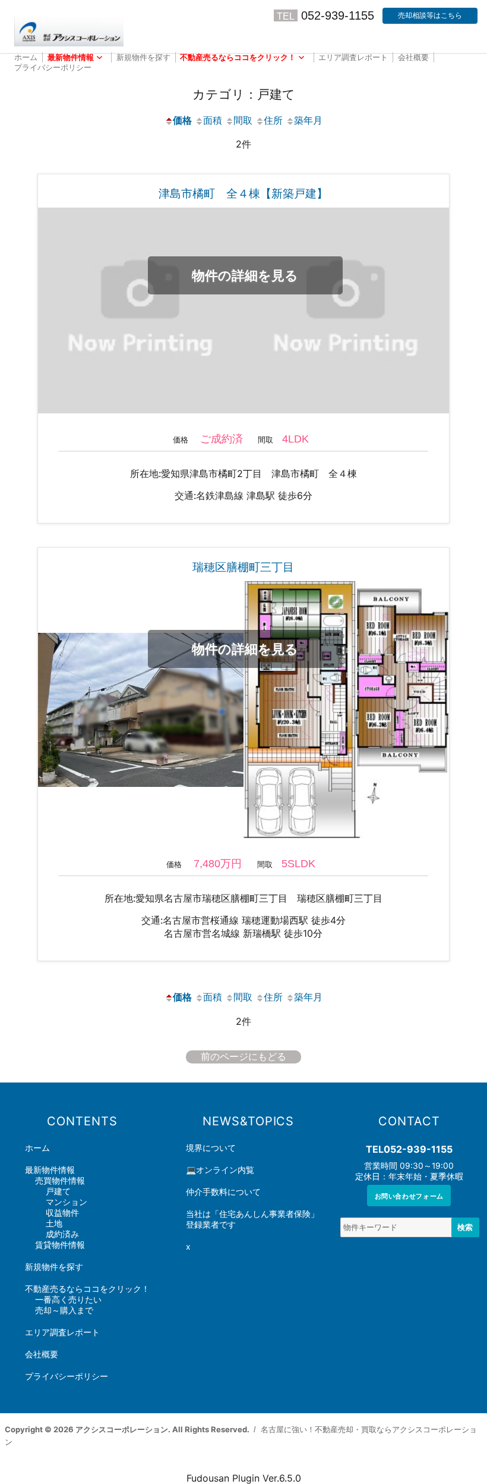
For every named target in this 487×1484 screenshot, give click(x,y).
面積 (212, 120)
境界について (211, 1148)
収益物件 (62, 1213)
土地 (54, 1223)
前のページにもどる (243, 1057)
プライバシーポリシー (52, 67)
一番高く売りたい (68, 1299)
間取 (242, 120)
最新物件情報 (71, 57)
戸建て (58, 1191)
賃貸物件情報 (60, 1245)
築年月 (308, 120)
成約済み (62, 1234)
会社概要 (413, 57)
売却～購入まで (64, 1310)
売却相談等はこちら (430, 15)
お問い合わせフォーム (409, 1195)
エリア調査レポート (353, 57)
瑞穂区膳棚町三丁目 (243, 567)
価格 (182, 120)
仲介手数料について (223, 1192)
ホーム (25, 57)
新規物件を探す (143, 57)
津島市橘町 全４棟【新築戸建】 (243, 193)
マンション (66, 1202)
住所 (273, 120)
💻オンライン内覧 (220, 1170)
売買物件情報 (60, 1180)
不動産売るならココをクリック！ (238, 57)
